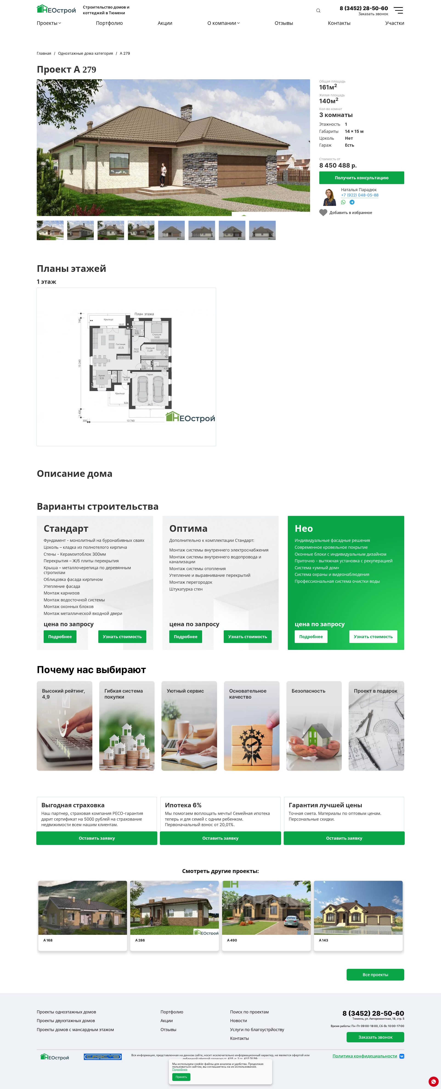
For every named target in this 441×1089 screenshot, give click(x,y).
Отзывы (284, 23)
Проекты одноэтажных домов (66, 1012)
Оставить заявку (97, 838)
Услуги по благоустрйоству (257, 1029)
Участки (394, 23)
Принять (181, 1077)
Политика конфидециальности (365, 1056)
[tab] (50, 230)
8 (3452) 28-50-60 (364, 8)
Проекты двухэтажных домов (66, 1020)
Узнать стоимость (122, 636)
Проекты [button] (47, 23)
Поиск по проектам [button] (249, 1012)
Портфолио (109, 23)
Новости (238, 1020)
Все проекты (375, 974)
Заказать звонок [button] (373, 14)
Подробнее (60, 636)
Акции (165, 23)
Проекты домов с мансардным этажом (75, 1029)
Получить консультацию (362, 177)
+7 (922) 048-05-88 (360, 195)
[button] (318, 10)
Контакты (339, 23)
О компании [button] (221, 23)
